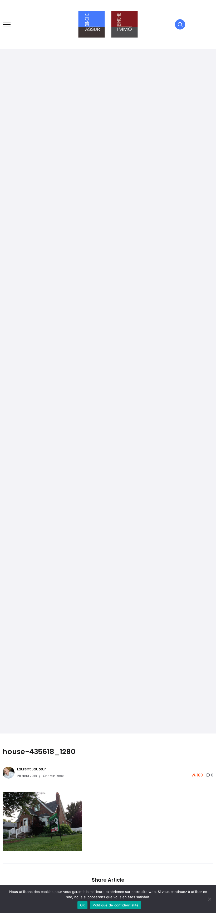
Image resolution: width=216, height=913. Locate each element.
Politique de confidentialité (116, 905)
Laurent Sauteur (31, 769)
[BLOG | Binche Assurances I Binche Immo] (108, 24)
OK (82, 905)
